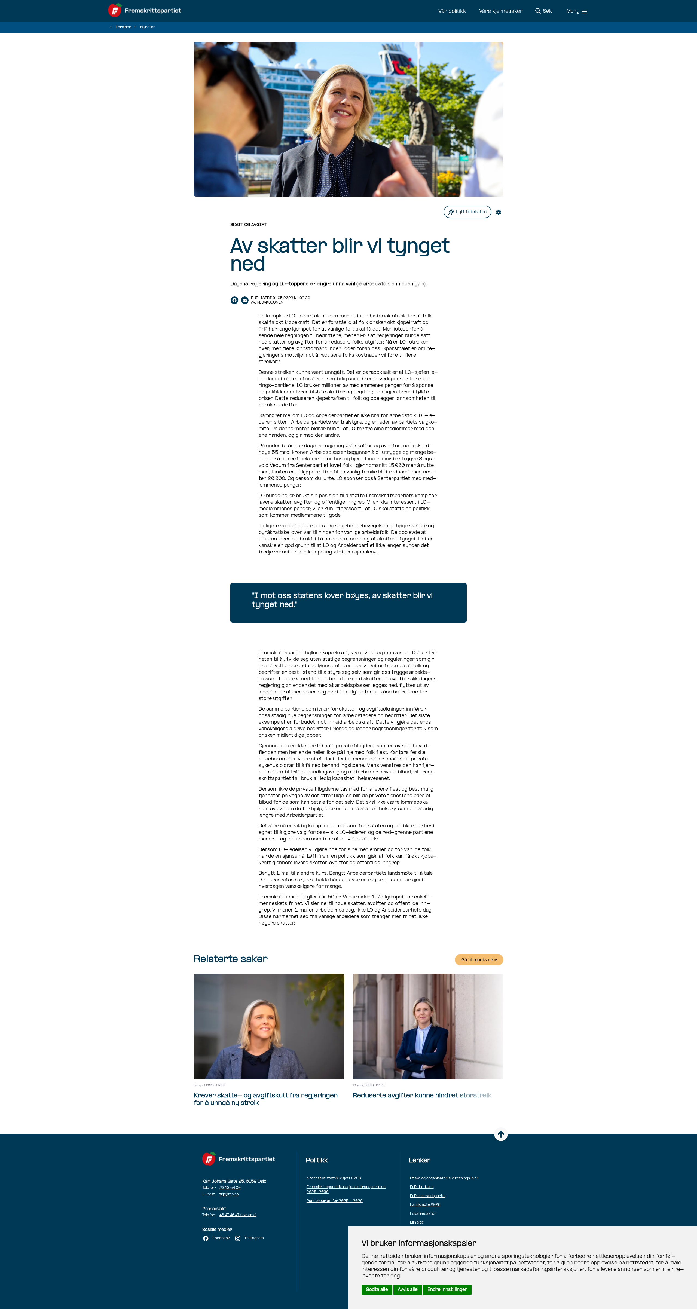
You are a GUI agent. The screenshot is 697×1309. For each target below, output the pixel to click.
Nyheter (147, 27)
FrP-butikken (422, 1187)
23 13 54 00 (230, 1188)
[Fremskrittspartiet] (146, 11)
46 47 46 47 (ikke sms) (237, 1215)
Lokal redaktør (423, 1214)
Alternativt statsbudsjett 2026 (334, 1178)
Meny (573, 11)
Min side (417, 1222)
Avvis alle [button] (408, 1289)
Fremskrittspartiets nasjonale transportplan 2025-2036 (346, 1189)
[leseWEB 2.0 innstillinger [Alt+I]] (499, 212)
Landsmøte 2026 (425, 1205)
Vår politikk (452, 11)
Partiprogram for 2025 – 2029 (335, 1201)
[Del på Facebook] (234, 300)
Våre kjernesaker (501, 11)
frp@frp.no (229, 1194)
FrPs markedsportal (427, 1196)
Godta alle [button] (377, 1289)
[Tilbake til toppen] (501, 1134)
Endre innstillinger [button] (447, 1289)
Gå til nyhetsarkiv (479, 960)
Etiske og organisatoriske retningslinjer (444, 1178)
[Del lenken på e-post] (245, 300)
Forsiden (123, 27)
